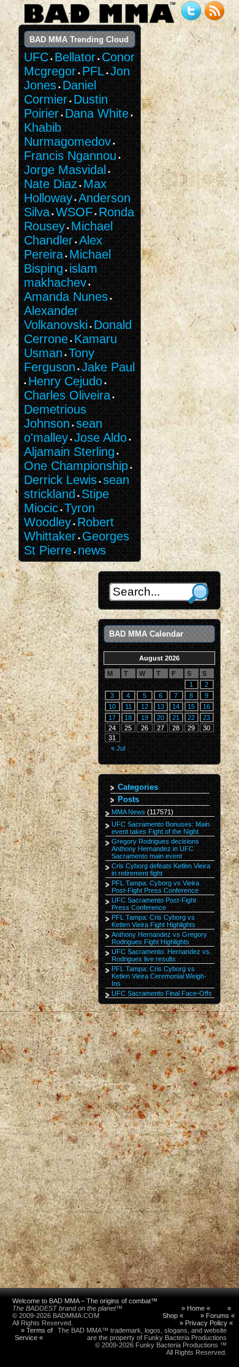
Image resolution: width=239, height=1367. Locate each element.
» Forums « (217, 1315)
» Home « (195, 1308)
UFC (36, 57)
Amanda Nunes (66, 296)
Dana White (97, 113)
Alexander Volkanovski (56, 317)
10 (112, 706)
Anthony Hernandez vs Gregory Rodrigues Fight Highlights (159, 938)
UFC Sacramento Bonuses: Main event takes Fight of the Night (161, 827)
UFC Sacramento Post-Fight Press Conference (154, 903)
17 (112, 717)
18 (128, 717)
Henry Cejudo (65, 381)
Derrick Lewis (60, 480)
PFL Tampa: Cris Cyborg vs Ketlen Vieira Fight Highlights (153, 921)
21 (176, 717)
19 (144, 717)
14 (176, 706)
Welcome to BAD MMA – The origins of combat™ (84, 1301)
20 (160, 717)
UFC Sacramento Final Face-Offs (162, 993)
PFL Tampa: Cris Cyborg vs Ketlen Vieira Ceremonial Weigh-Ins (159, 976)
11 (128, 706)
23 (206, 717)
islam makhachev (60, 275)
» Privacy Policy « (206, 1323)
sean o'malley (63, 430)
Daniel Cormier (60, 92)
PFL (93, 71)
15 (191, 706)
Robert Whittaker (69, 529)
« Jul (118, 748)
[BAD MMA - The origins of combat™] (99, 23)
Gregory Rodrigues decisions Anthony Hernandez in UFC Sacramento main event (155, 849)
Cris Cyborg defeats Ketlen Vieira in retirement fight (161, 869)
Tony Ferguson (59, 360)
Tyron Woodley (59, 515)
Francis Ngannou (70, 155)
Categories (138, 787)
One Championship (76, 465)
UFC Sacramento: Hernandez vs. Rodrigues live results (161, 955)
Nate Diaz (50, 184)
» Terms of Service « (34, 1334)
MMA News (128, 812)
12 (144, 706)
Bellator (75, 57)
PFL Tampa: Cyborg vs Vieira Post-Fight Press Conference (155, 886)
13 (160, 706)
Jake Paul (108, 367)
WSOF (74, 212)
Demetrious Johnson (55, 416)
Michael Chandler (68, 233)
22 (191, 717)
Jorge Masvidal (65, 169)
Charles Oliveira (67, 395)
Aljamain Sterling (69, 451)
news (92, 550)
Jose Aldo (100, 437)
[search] (198, 593)
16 (206, 706)
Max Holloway (65, 191)
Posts (128, 799)
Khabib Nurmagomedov (67, 134)
